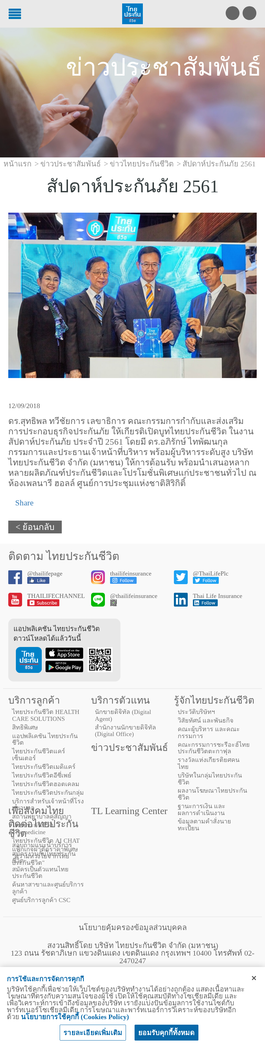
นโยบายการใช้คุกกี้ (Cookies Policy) (75, 1017)
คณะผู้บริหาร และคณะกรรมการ (209, 733)
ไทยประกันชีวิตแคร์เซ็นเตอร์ (38, 755)
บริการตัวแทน (120, 700)
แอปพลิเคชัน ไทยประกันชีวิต (45, 739)
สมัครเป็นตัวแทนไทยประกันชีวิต (40, 873)
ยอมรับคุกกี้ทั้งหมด (166, 1032)
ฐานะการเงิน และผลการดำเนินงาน (201, 809)
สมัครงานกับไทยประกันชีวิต (44, 857)
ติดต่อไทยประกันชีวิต (43, 829)
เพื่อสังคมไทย (36, 810)
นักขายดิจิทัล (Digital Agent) (123, 715)
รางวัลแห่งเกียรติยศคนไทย (208, 763)
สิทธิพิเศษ (25, 727)
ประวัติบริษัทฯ (196, 711)
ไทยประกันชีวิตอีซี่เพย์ (41, 775)
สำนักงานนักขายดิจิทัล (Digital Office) (125, 731)
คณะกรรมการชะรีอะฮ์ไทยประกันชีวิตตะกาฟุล (214, 748)
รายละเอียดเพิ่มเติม (92, 1032)
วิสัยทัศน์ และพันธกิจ (206, 720)
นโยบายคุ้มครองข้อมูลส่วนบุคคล (133, 927)
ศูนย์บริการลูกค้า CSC (41, 900)
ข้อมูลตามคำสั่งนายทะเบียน (204, 825)
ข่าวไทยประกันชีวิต (142, 164)
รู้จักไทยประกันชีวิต (214, 700)
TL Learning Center (129, 810)
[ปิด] (254, 978)
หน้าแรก (17, 164)
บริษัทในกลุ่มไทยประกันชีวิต (210, 779)
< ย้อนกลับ (35, 527)
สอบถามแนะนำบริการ (42, 845)
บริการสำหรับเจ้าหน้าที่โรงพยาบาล (48, 805)
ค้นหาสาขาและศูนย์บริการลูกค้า (48, 888)
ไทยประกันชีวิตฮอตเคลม (45, 784)
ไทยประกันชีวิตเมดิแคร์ (44, 766)
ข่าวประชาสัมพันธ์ (129, 747)
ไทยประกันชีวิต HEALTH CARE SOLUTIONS (45, 715)
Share (23, 503)
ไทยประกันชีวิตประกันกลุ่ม (48, 792)
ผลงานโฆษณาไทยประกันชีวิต (212, 794)
